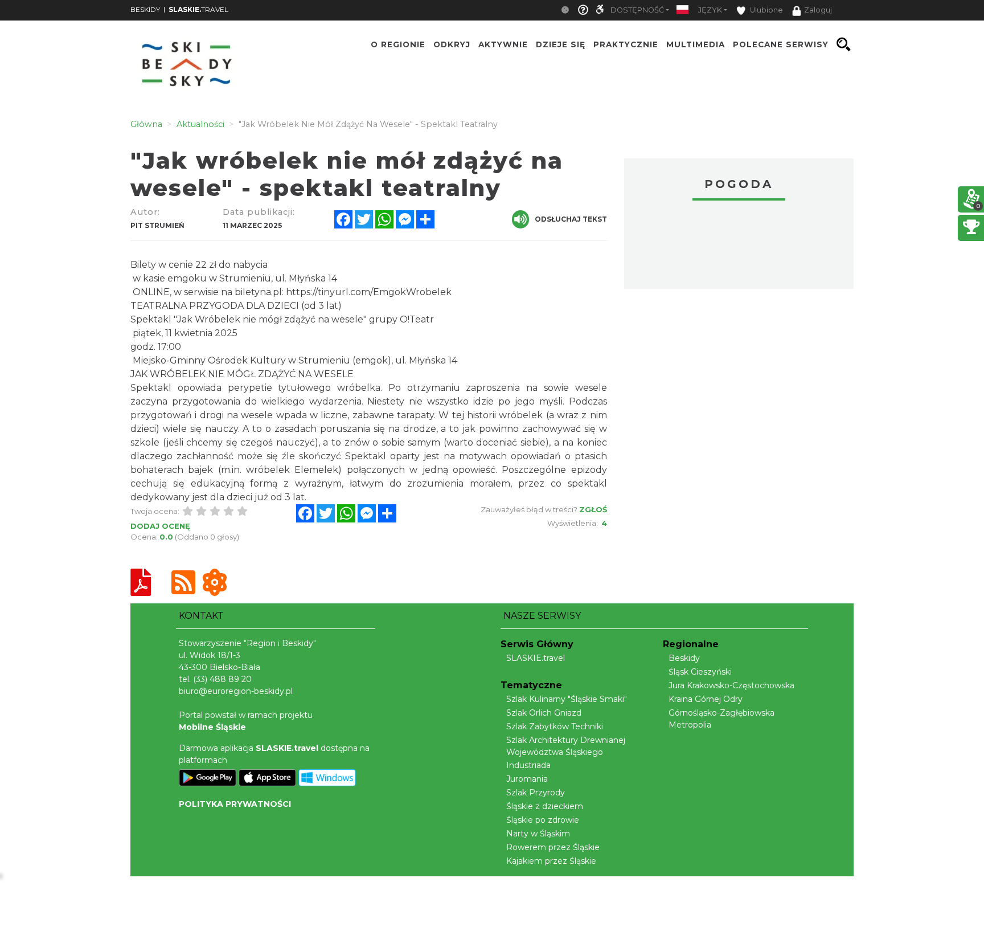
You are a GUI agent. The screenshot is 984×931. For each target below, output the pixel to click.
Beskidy (684, 658)
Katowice (739, 246)
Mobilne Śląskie (212, 727)
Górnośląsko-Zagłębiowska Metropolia (721, 719)
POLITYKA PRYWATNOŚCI (235, 804)
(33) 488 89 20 (222, 679)
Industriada (528, 765)
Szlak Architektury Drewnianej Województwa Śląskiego (565, 746)
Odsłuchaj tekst (571, 219)
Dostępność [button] (637, 10)
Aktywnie (503, 44)
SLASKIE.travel (535, 658)
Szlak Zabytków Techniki (554, 726)
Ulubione (765, 10)
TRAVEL (198, 9)
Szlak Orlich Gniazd (543, 713)
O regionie (398, 44)
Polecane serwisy (781, 44)
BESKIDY (145, 9)
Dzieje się (560, 44)
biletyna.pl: (259, 292)
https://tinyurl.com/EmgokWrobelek (369, 292)
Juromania (527, 779)
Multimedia (695, 44)
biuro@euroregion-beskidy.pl (236, 691)
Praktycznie (625, 44)
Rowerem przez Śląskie (553, 847)
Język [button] (710, 10)
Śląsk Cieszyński (700, 672)
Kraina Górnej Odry (706, 699)
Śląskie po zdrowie (542, 820)
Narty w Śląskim (538, 833)
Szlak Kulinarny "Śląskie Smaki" (566, 699)
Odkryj (451, 44)
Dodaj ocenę (160, 525)
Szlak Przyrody (535, 792)
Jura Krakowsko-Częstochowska (731, 685)
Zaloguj (818, 10)
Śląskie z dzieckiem (544, 806)
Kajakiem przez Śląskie (551, 861)
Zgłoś (593, 509)
